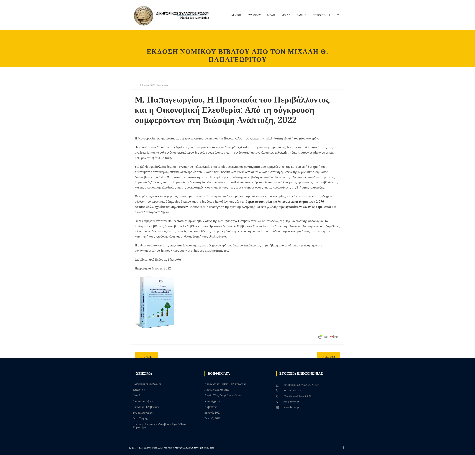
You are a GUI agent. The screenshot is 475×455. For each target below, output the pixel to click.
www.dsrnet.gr (291, 407)
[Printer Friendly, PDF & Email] (328, 336)
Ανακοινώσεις (162, 85)
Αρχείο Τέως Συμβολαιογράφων (222, 395)
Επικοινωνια (321, 15)
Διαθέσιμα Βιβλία (143, 401)
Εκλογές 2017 (212, 418)
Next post (328, 356)
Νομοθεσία (210, 407)
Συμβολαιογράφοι (143, 412)
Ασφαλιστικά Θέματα (216, 389)
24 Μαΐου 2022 (147, 85)
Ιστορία (137, 395)
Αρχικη (236, 15)
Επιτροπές (139, 389)
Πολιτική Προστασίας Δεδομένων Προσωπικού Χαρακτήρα (160, 425)
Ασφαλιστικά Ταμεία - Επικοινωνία (225, 384)
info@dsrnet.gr (291, 401)
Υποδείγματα (212, 401)
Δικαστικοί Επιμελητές (146, 407)
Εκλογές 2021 (212, 412)
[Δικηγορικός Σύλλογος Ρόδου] (173, 15)
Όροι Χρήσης (140, 418)
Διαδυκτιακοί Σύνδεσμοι (147, 384)
